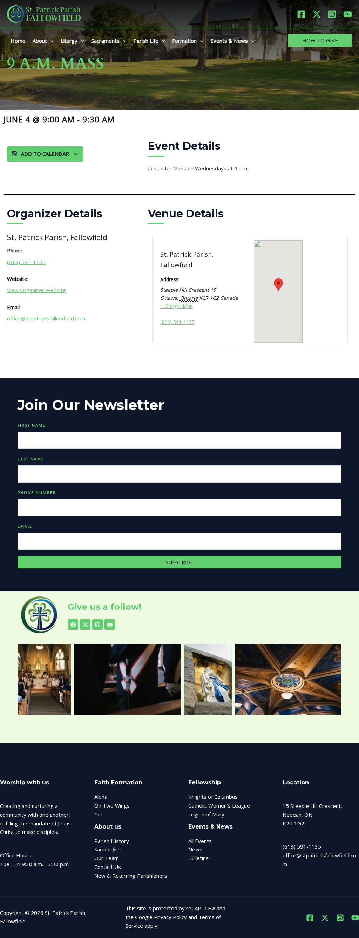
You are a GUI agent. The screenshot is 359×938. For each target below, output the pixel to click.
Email (25, 526)
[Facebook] (301, 14)
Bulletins (198, 858)
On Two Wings (112, 805)
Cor (98, 814)
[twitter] (325, 918)
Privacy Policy (170, 916)
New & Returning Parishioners (130, 875)
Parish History (111, 840)
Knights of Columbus (213, 796)
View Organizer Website (36, 289)
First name (32, 425)
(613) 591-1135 (26, 261)
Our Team (106, 858)
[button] (50, 40)
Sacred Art (107, 849)
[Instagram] (332, 14)
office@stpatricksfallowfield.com (46, 318)
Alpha (100, 796)
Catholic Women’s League (219, 805)
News (195, 849)
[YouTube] (347, 14)
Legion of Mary (206, 814)
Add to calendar (45, 153)
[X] (316, 14)
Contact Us (107, 866)
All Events (200, 840)
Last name (31, 459)
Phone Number (37, 492)
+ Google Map (176, 306)
